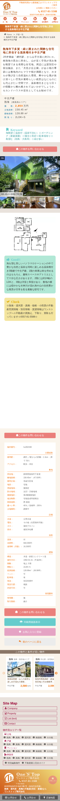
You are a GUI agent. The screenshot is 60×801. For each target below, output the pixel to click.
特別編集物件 (14, 763)
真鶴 (18, 737)
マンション (11, 748)
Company (12, 708)
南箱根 (39, 737)
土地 (8, 734)
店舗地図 (50, 797)
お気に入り (53, 781)
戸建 (8, 741)
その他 (50, 737)
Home (9, 34)
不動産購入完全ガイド (35, 763)
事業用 (9, 754)
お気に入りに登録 (32, 632)
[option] (19, 673)
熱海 (9, 737)
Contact (11, 723)
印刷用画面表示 (32, 622)
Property (11, 713)
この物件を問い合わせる (31, 149)
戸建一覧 (19, 34)
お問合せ (12, 797)
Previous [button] (3, 673)
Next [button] (56, 673)
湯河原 (28, 737)
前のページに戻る (32, 642)
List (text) (12, 718)
